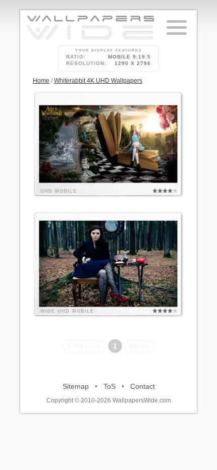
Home (41, 80)
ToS (109, 386)
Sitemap (76, 386)
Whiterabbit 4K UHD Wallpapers (98, 80)
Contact (142, 386)
